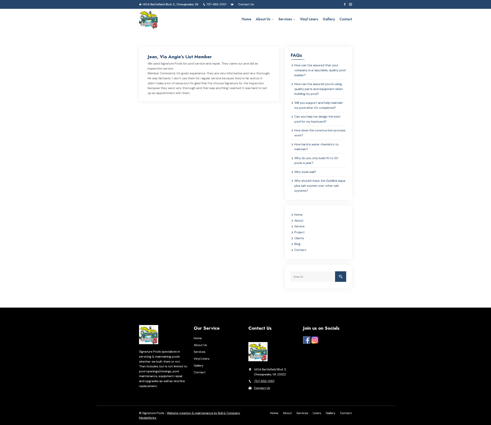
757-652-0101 (216, 4)
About (298, 221)
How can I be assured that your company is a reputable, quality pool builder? (320, 70)
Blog (297, 244)
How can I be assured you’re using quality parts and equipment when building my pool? (318, 89)
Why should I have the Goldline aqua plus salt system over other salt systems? (319, 185)
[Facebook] (344, 4)
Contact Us (246, 4)
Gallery (329, 19)
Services (285, 19)
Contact (345, 19)
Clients (299, 238)
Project (299, 232)
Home (246, 19)
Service (299, 226)
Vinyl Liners (309, 19)
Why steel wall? (305, 172)
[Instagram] (350, 4)
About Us (263, 19)
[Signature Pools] (163, 19)
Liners (317, 413)
